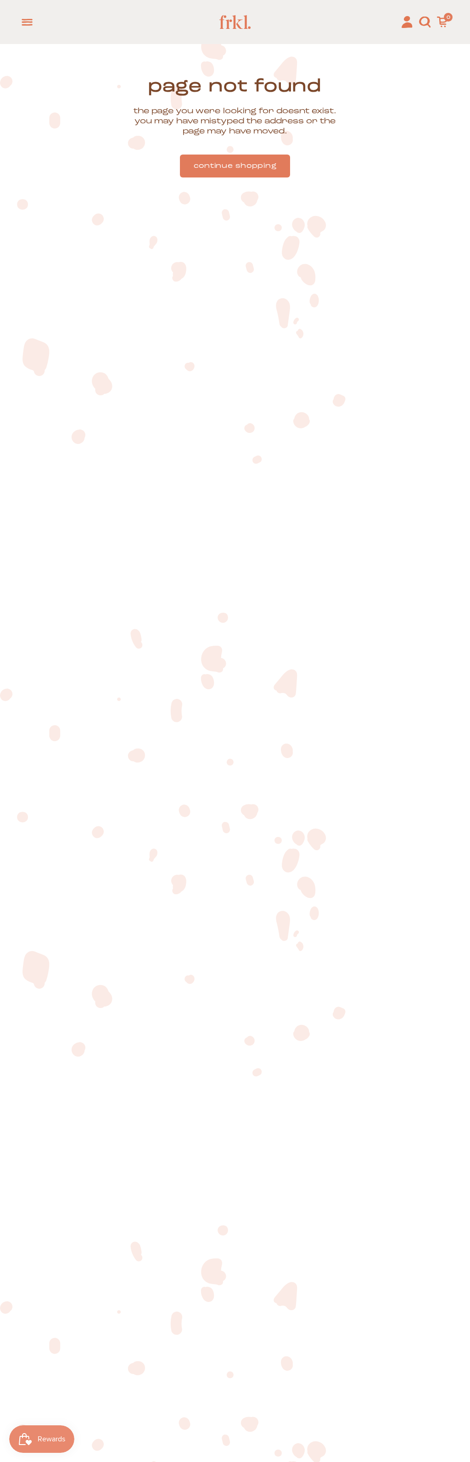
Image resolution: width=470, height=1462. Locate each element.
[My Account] (406, 22)
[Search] (425, 22)
